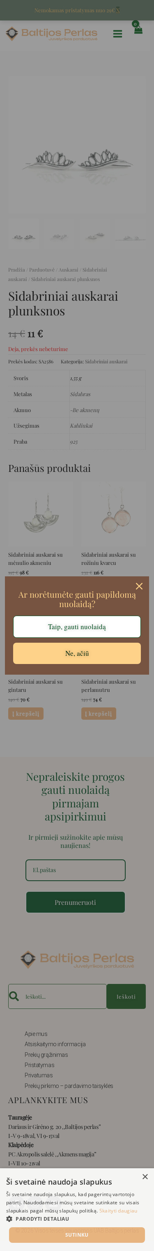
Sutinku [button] (77, 1234)
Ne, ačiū (77, 653)
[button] (77, 1219)
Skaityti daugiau (118, 1210)
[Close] (139, 586)
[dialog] (77, 1209)
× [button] (145, 1177)
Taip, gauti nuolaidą (77, 626)
